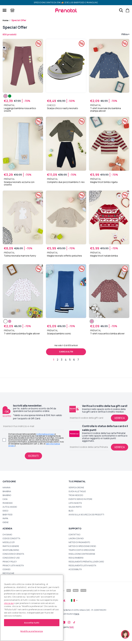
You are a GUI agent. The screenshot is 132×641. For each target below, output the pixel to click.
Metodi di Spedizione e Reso (82, 546)
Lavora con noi (76, 538)
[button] (125, 634)
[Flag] (74, 600)
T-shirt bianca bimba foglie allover (22, 333)
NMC (71, 627)
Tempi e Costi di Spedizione (82, 550)
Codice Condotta (11, 538)
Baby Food (8, 514)
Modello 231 (9, 542)
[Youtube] (63, 622)
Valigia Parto (75, 506)
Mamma (6, 487)
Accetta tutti (31, 622)
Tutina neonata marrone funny (20, 255)
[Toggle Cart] (127, 10)
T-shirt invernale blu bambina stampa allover (105, 109)
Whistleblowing (11, 550)
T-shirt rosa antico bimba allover (107, 333)
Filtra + (125, 34)
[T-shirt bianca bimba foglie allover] (5, 321)
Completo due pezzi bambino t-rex (66, 182)
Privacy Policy (10, 561)
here (77, 613)
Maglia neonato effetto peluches (64, 255)
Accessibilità (75, 569)
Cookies (6, 569)
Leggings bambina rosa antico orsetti (20, 109)
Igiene (6, 522)
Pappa (5, 518)
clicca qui (9, 603)
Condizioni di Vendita (13, 554)
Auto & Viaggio (10, 506)
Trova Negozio (76, 495)
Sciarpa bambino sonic (59, 333)
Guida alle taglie (77, 491)
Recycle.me (8, 573)
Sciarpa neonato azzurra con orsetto (19, 183)
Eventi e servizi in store (80, 499)
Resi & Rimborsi (76, 557)
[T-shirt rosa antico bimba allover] (9, 321)
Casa (5, 499)
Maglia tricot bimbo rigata (104, 182)
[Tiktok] (74, 622)
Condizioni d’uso (11, 557)
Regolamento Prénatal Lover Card (86, 561)
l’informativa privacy (45, 434)
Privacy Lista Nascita (13, 565)
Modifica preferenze (31, 631)
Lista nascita (75, 503)
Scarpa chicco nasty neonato (62, 108)
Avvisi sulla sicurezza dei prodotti (86, 514)
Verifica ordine (76, 487)
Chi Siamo (7, 534)
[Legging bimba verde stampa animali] (9, 96)
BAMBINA (7, 491)
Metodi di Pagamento (79, 542)
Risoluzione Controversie (82, 554)
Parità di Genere (11, 546)
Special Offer (18, 20)
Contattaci (74, 534)
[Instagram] (69, 622)
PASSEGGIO (8, 503)
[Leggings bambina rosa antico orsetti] (5, 96)
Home (5, 20)
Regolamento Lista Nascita (82, 565)
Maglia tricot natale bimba (104, 255)
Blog (71, 510)
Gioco (5, 510)
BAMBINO (7, 495)
